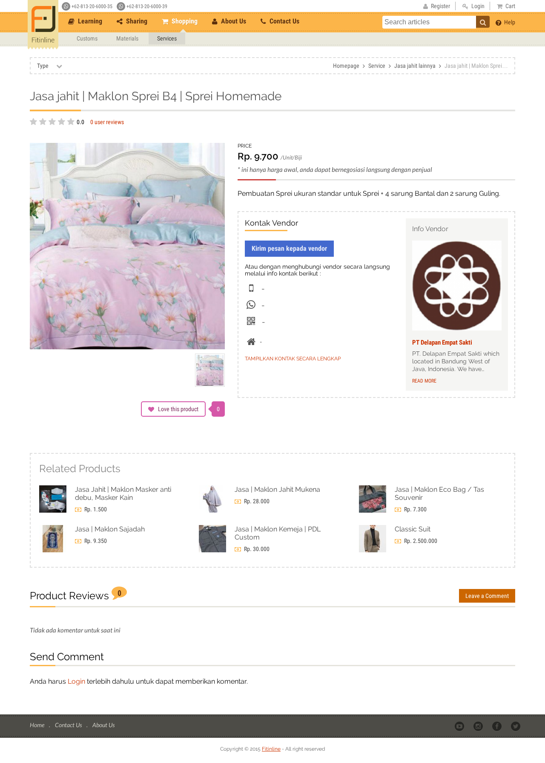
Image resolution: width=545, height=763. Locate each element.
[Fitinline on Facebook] (497, 725)
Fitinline (271, 749)
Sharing (135, 21)
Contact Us (283, 21)
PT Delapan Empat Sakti (442, 342)
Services (167, 38)
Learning (89, 21)
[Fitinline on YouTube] (460, 725)
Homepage (346, 65)
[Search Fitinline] (483, 22)
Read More (424, 381)
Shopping (184, 21)
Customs (87, 38)
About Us (232, 21)
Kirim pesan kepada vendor (289, 248)
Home (38, 724)
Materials (127, 38)
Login (76, 681)
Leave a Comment (487, 595)
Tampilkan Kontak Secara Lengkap (293, 359)
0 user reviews (107, 122)
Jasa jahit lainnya (415, 65)
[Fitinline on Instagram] (478, 725)
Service (376, 65)
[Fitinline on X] (516, 725)
